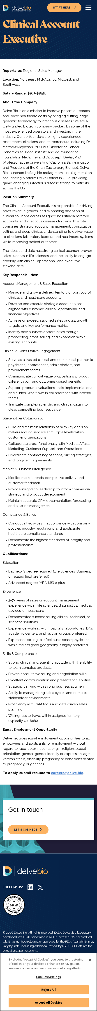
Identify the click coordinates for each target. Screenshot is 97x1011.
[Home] (17, 8)
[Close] (90, 960)
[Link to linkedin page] (30, 887)
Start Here (61, 7)
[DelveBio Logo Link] (25, 871)
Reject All (48, 990)
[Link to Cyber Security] (14, 904)
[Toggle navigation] (88, 7)
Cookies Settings (48, 977)
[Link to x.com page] (40, 887)
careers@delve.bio (67, 773)
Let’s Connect (25, 829)
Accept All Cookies (48, 1002)
